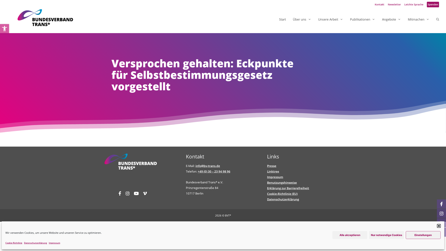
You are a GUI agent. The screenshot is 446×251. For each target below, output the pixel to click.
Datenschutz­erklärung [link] (35, 242)
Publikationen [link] (360, 19)
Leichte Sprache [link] (413, 4)
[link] (4, 28)
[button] (439, 226)
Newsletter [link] (394, 4)
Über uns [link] (299, 19)
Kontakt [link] (379, 4)
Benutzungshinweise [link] (282, 183)
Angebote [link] (389, 19)
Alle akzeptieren (350, 235)
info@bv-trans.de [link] (207, 166)
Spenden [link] (433, 4)
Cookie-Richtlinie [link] (13, 242)
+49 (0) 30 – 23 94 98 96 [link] (214, 171)
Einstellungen (423, 235)
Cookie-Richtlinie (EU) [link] (282, 194)
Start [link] (282, 19)
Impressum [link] (54, 242)
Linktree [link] (273, 171)
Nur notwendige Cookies (386, 235)
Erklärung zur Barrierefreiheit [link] (288, 188)
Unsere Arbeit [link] (328, 19)
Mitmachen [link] (416, 19)
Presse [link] (271, 166)
